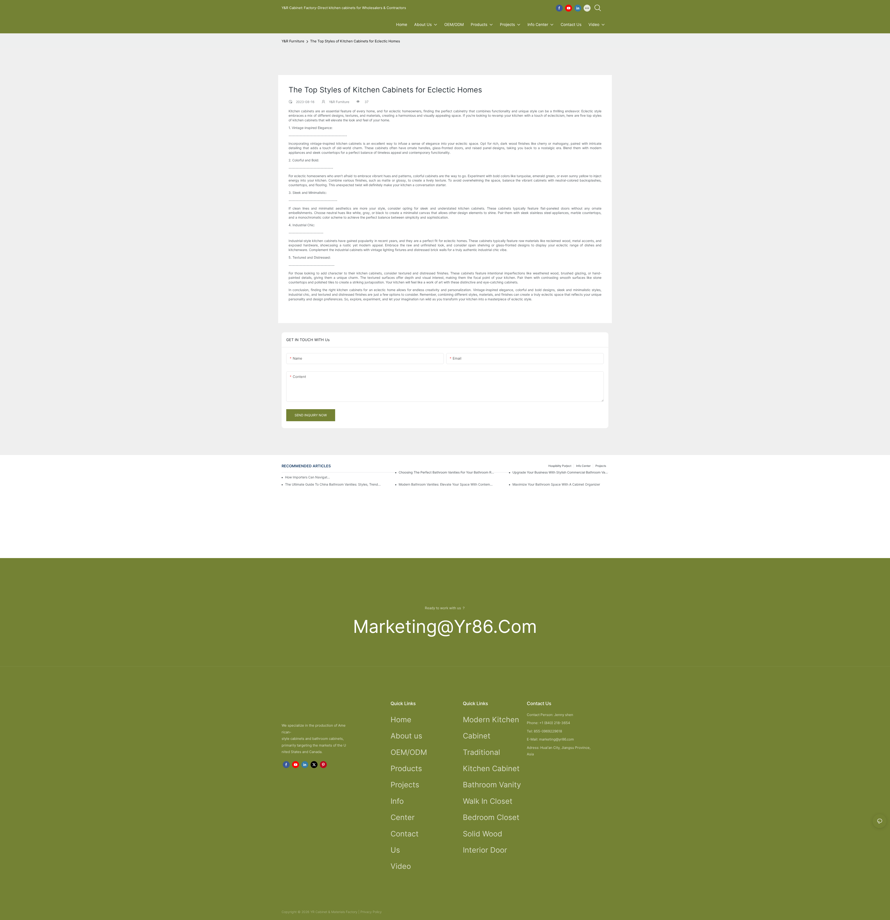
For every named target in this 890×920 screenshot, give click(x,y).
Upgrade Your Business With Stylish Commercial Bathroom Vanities (560, 472)
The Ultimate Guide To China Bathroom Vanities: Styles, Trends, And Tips (333, 484)
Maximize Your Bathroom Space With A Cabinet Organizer (556, 484)
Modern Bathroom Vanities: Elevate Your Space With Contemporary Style (447, 484)
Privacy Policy (371, 912)
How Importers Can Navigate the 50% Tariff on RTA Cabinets (308, 477)
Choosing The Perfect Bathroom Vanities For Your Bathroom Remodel (447, 472)
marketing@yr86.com (445, 626)
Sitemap (388, 912)
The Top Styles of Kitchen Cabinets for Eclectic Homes (355, 41)
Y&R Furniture (293, 41)
